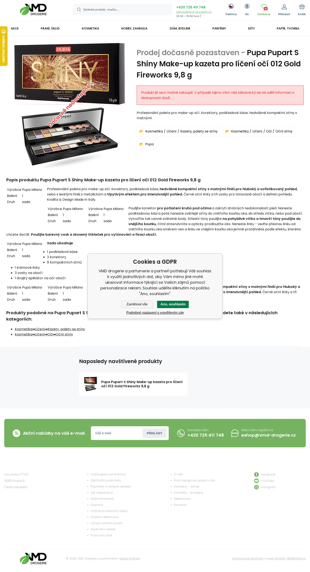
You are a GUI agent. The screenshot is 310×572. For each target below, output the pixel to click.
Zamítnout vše (137, 304)
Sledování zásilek (103, 529)
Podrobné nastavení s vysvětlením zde (155, 312)
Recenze (180, 505)
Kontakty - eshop (186, 486)
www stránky (276, 558)
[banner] (33, 11)
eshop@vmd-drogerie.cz (194, 12)
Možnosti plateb (102, 499)
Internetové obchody (248, 558)
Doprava (97, 505)
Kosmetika (154, 131)
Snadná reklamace (105, 517)
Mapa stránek (130, 558)
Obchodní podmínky (106, 480)
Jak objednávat (102, 492)
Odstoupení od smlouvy (108, 474)
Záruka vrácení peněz (107, 523)
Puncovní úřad (101, 535)
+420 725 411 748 (190, 7)
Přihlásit (154, 433)
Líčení (172, 131)
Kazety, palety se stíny (199, 131)
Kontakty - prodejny (188, 492)
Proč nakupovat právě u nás (194, 480)
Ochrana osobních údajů (109, 511)
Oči (269, 131)
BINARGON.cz (296, 558)
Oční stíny (283, 131)
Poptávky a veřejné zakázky (111, 486)
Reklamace (182, 499)
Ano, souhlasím (173, 304)
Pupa (149, 144)
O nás (178, 474)
